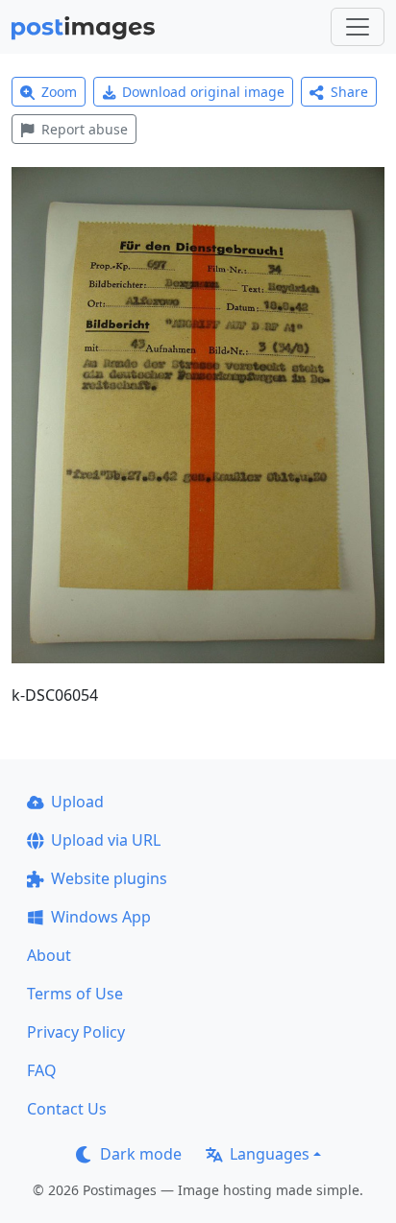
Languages (269, 1153)
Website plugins (109, 878)
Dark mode (141, 1153)
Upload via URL (106, 840)
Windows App (101, 916)
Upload (77, 801)
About (49, 955)
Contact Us (67, 1108)
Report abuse (84, 129)
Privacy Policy (76, 1032)
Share (349, 92)
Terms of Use (75, 993)
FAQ (42, 1070)
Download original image (203, 92)
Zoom (59, 92)
